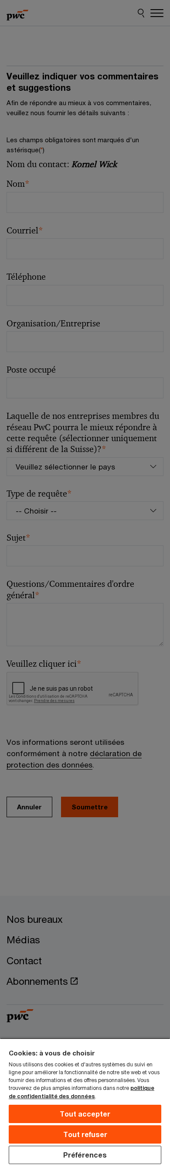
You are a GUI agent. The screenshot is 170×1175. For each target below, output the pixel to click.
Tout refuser (85, 1134)
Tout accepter (85, 1114)
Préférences (85, 1155)
